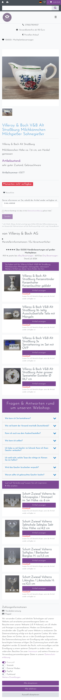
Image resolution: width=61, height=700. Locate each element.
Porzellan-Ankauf (31, 35)
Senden (7, 216)
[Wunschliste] (45, 2)
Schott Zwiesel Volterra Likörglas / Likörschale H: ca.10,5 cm (38, 580)
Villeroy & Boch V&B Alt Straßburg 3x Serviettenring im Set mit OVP (38, 343)
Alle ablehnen (30, 689)
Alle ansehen (11, 486)
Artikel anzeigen (39, 290)
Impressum (32, 651)
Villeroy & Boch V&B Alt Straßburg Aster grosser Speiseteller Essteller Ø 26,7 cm (37, 374)
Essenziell (10, 662)
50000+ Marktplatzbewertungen (19, 40)
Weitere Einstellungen (11, 677)
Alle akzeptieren (30, 683)
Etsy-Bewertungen (50, 256)
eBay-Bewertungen (26, 256)
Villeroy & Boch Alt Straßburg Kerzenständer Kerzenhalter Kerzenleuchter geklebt (38, 280)
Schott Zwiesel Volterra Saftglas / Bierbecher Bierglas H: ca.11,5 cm (37, 552)
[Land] (40, 2)
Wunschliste (9, 193)
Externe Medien (13, 668)
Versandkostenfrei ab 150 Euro (32, 30)
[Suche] (55, 8)
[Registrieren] (7, 2)
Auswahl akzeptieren (30, 695)
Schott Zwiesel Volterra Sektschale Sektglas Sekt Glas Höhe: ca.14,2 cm (37, 525)
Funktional (11, 674)
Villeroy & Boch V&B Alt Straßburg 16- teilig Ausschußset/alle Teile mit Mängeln (38, 312)
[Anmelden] (3, 2)
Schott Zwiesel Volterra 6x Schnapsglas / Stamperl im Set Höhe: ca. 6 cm (38, 497)
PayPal (9, 671)
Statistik (10, 665)
